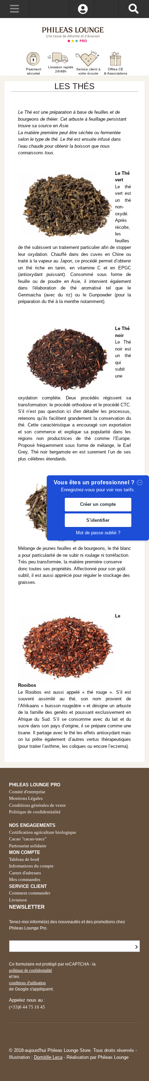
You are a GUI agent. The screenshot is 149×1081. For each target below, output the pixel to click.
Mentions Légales (26, 798)
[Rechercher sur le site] (133, 9)
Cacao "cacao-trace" (27, 838)
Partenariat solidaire (27, 845)
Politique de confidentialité (35, 811)
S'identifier (97, 520)
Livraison (18, 899)
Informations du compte (31, 865)
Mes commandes (24, 879)
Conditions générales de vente (37, 805)
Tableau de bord (24, 859)
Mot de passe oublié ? (98, 532)
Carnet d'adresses (25, 872)
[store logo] (74, 33)
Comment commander (29, 893)
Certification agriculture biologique (42, 832)
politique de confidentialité (30, 970)
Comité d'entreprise (27, 791)
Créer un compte (98, 504)
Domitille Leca (48, 1057)
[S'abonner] (136, 947)
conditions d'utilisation (27, 982)
